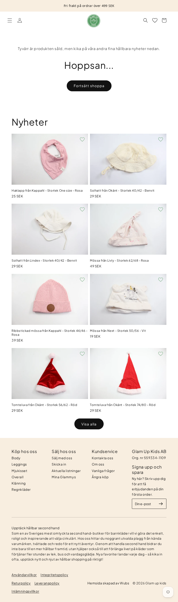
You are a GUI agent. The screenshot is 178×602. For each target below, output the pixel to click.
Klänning (19, 483)
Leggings (19, 464)
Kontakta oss (102, 458)
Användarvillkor (24, 575)
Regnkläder (21, 489)
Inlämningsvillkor (25, 591)
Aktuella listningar (66, 471)
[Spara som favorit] (82, 139)
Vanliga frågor (103, 471)
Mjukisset (19, 471)
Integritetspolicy (54, 575)
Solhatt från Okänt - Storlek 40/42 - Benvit (122, 190)
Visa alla (89, 424)
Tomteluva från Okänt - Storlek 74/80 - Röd (123, 405)
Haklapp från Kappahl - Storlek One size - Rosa (47, 190)
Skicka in (59, 464)
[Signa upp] (161, 504)
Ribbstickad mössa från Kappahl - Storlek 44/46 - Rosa (50, 332)
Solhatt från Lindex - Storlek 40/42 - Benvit (44, 260)
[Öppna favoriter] (154, 20)
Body (16, 458)
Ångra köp (100, 477)
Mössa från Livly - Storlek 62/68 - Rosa (119, 260)
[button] (10, 20)
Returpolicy (21, 583)
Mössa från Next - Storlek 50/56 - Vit (118, 331)
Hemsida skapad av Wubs (108, 583)
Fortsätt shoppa (89, 85)
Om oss (98, 464)
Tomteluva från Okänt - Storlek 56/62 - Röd (44, 405)
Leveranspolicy (47, 583)
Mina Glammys (64, 477)
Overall (17, 477)
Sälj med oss (62, 458)
